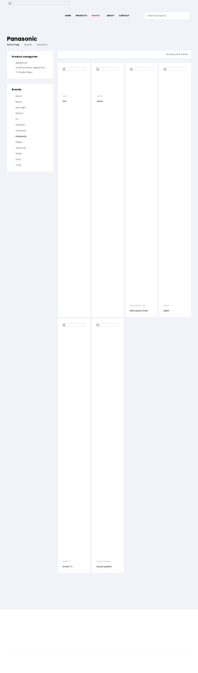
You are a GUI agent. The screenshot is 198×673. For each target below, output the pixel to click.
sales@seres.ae (77, 637)
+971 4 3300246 (77, 631)
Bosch (19, 96)
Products (12, 630)
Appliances (21, 62)
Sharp (19, 153)
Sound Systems (103, 561)
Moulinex (20, 124)
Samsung (21, 147)
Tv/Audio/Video (24, 72)
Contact (12, 638)
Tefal (18, 165)
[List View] (62, 54)
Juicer (99, 96)
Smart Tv (67, 561)
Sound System (104, 566)
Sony (18, 159)
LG (17, 119)
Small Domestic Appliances (30, 67)
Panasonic (21, 136)
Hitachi (19, 113)
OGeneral (21, 130)
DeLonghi (21, 107)
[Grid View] (67, 54)
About (10, 634)
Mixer (166, 305)
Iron (65, 96)
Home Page (13, 44)
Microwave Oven (138, 305)
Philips (19, 142)
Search (185, 16)
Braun (19, 101)
